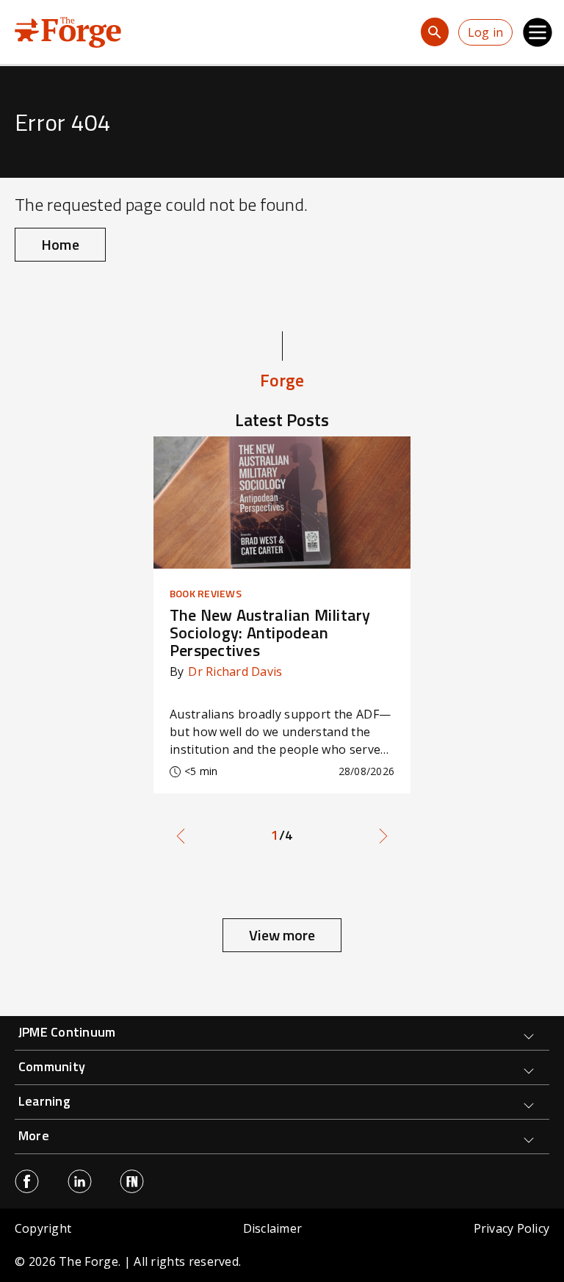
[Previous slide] (180, 836)
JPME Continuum (66, 1032)
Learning (44, 1101)
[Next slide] (383, 836)
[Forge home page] (68, 31)
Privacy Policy (511, 1228)
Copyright (43, 1228)
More (33, 1135)
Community (51, 1066)
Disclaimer (272, 1228)
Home (60, 244)
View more (282, 934)
